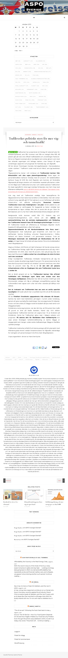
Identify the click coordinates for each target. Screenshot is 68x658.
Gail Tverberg (21, 78)
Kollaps (19, 89)
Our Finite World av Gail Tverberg (35, 557)
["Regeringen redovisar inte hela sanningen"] (61, 480)
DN (40, 68)
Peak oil (30, 100)
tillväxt (28, 107)
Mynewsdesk (8, 359)
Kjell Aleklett (21, 85)
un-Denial (35, 582)
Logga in (17, 631)
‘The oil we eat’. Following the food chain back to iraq (31, 610)
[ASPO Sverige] (34, 6)
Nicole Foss (21, 96)
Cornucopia (29, 68)
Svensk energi (29, 359)
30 (23, 46)
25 (31, 42)
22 (20, 42)
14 (16, 39)
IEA (17, 82)
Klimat (35, 85)
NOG (33, 96)
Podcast (42, 100)
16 (23, 39)
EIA (17, 71)
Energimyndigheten (42, 71)
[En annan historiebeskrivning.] (7, 480)
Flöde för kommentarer (22, 639)
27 (37, 42)
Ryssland (33, 103)
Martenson (20, 92)
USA (18, 110)
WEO (28, 110)
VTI (51, 359)
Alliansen (40, 61)
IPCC (27, 82)
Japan (36, 82)
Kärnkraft (32, 89)
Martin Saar (40, 146)
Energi (27, 71)
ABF (17, 61)
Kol (45, 85)
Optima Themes (17, 654)
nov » (20, 50)
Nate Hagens (34, 92)
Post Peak (20, 103)
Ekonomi (28, 134)
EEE (48, 68)
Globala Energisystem (40, 78)
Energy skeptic (35, 606)
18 (30, 39)
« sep (16, 50)
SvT (18, 107)
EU (27, 75)
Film (36, 75)
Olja (18, 100)
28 (16, 46)
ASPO (18, 64)
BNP (28, 64)
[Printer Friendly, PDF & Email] (13, 152)
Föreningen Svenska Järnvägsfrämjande (40, 357)
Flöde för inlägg (19, 635)
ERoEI (18, 75)
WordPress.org (19, 643)
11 (30, 35)
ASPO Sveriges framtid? (33, 528)
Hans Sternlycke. (56, 357)
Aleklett (28, 61)
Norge (42, 96)
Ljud (43, 89)
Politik (40, 134)
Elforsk (19, 357)
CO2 (18, 68)
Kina (46, 82)
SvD (44, 103)
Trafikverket (42, 107)
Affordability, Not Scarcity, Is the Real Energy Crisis (30, 561)
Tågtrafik (37, 359)
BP (45, 64)
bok (36, 64)
